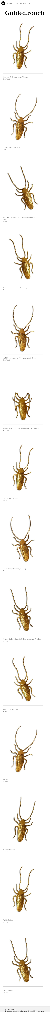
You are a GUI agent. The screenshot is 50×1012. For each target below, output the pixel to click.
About (9, 3)
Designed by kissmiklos (36, 1011)
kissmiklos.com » (22, 3)
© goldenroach (10, 1009)
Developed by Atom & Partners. (16, 1011)
